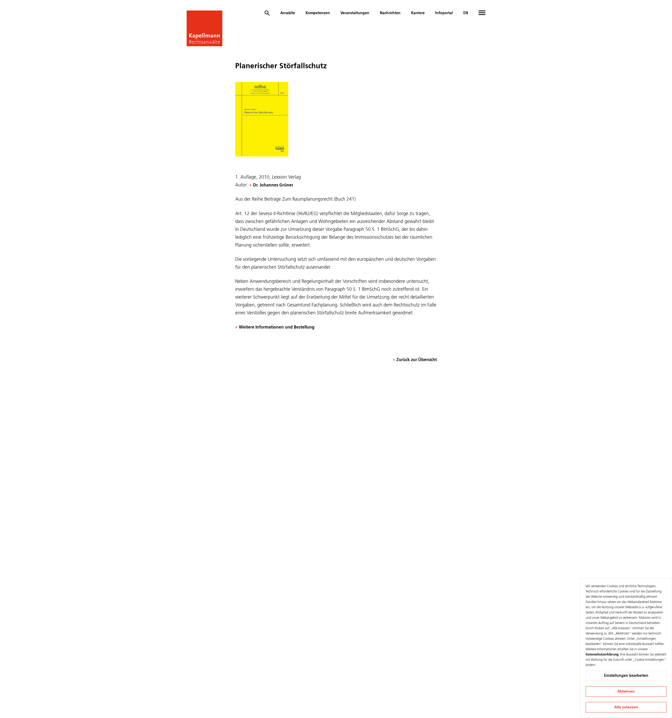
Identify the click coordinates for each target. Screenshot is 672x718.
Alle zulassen (626, 707)
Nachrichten (390, 13)
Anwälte (287, 13)
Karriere (418, 13)
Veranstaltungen (354, 13)
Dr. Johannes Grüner (273, 185)
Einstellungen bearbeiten (626, 676)
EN (465, 13)
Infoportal (444, 13)
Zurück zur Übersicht (416, 360)
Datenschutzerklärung (602, 654)
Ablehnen (626, 691)
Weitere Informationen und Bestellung (276, 327)
